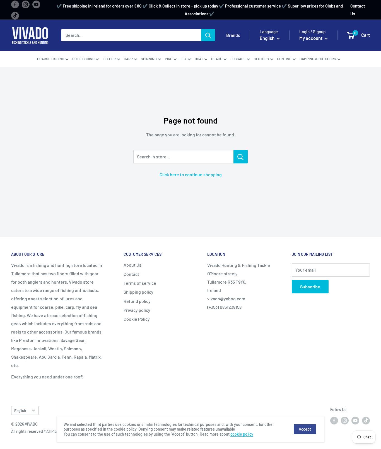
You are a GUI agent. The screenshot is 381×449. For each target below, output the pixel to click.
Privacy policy (137, 310)
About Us (132, 264)
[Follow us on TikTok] (15, 15)
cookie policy (241, 434)
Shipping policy (138, 291)
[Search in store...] (240, 156)
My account (311, 38)
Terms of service (140, 283)
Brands (233, 35)
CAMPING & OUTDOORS (318, 59)
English (20, 410)
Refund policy (137, 301)
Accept (305, 429)
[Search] (208, 35)
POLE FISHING (83, 59)
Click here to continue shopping (191, 174)
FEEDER (109, 59)
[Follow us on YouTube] (36, 4)
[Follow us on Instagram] (26, 4)
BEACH (216, 59)
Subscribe (310, 286)
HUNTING (284, 59)
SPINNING (149, 59)
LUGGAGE (238, 59)
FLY (183, 59)
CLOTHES (261, 59)
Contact (131, 274)
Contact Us (357, 9)
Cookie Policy (137, 319)
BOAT (199, 59)
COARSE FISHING (50, 59)
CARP (128, 59)
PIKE (168, 59)
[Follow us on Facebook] (15, 4)
